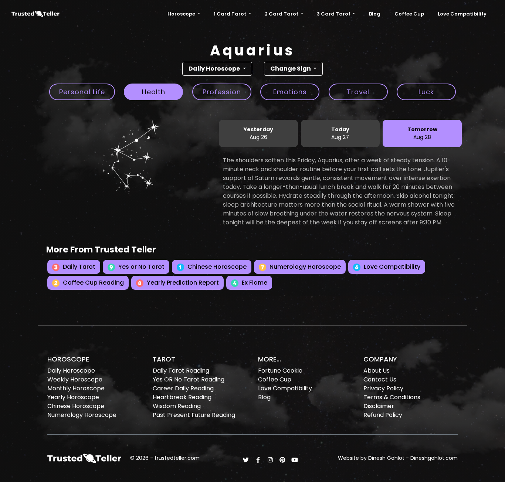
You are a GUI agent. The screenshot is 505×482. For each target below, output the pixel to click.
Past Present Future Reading (194, 415)
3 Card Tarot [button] (334, 13)
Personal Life (82, 91)
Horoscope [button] (181, 13)
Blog (374, 13)
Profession (222, 91)
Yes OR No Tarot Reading (188, 379)
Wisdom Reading (177, 406)
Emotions (290, 91)
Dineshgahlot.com (434, 458)
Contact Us (379, 379)
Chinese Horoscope (216, 266)
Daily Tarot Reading (181, 370)
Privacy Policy (383, 388)
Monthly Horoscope (76, 388)
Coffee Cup (409, 13)
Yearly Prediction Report (182, 282)
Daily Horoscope (71, 370)
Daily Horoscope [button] (215, 68)
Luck (426, 91)
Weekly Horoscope (74, 379)
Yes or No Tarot (141, 266)
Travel (358, 91)
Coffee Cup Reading (92, 282)
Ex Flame (253, 282)
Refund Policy (382, 415)
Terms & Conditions (391, 397)
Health (153, 91)
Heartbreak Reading (182, 397)
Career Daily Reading (183, 388)
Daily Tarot (78, 266)
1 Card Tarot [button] (230, 13)
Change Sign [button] (291, 68)
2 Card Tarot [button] (282, 13)
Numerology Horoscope (304, 266)
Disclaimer (378, 406)
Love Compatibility (462, 13)
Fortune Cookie (280, 370)
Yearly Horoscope (73, 397)
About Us (376, 370)
